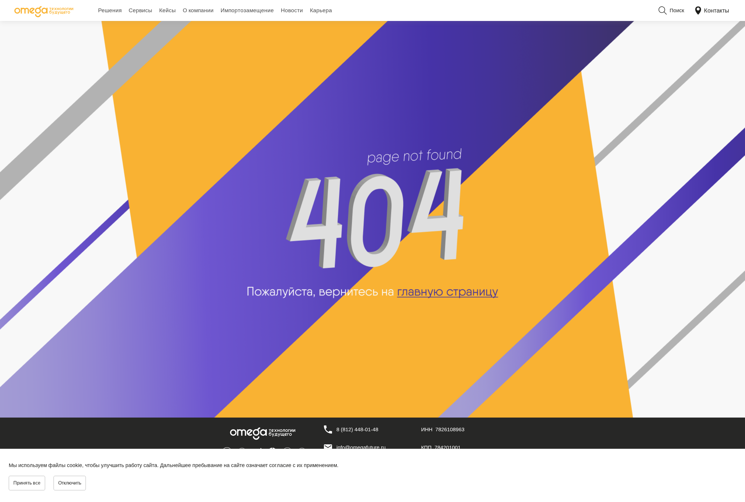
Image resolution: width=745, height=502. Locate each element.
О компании (198, 10)
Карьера (321, 10)
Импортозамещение (247, 10)
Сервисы (140, 10)
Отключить (69, 482)
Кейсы (167, 10)
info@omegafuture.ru (361, 447)
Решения (110, 10)
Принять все (26, 482)
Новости (292, 10)
